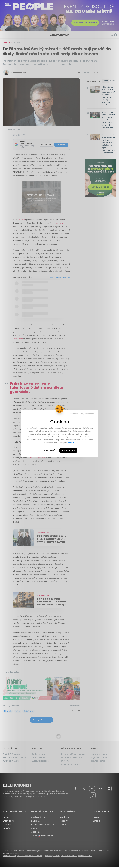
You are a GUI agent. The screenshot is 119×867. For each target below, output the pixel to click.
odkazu (71, 442)
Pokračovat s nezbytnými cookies (82, 414)
